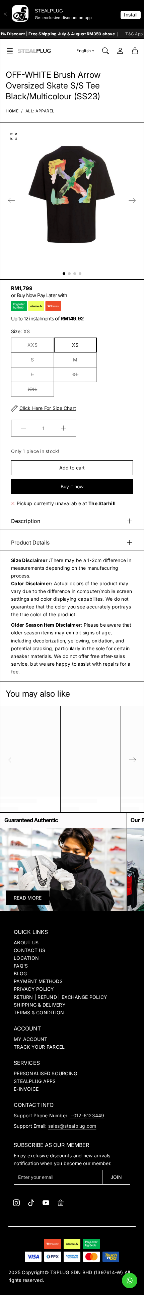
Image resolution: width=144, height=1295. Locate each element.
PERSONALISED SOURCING (45, 1073)
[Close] (5, 14)
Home (12, 110)
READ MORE (28, 898)
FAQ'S (21, 966)
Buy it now (72, 486)
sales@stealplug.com (72, 1126)
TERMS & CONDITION (39, 1012)
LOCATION (26, 958)
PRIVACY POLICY (34, 989)
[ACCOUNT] (120, 50)
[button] (12, 51)
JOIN (116, 1177)
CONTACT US (30, 950)
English (83, 50)
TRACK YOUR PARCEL (39, 1047)
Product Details (30, 542)
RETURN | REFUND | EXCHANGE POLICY (60, 997)
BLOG (20, 973)
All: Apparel (40, 110)
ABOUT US (26, 942)
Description (25, 521)
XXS (32, 345)
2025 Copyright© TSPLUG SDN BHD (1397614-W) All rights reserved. (69, 1276)
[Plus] (64, 428)
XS (75, 345)
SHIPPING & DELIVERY (40, 1005)
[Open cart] (135, 50)
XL (75, 374)
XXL (32, 389)
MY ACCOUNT (31, 1039)
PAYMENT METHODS (38, 981)
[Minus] (23, 428)
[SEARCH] (105, 50)
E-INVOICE (26, 1089)
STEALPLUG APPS (35, 1081)
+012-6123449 (87, 1115)
